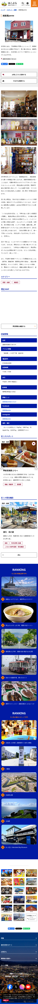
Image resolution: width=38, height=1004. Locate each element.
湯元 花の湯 (8, 532)
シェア (5, 64)
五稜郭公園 (9, 795)
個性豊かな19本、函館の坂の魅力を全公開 (19, 651)
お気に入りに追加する (19, 75)
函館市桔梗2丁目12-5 (9, 59)
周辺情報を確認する (19, 326)
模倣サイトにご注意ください (19, 973)
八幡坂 (8, 769)
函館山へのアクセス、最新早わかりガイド (19, 599)
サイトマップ (24, 976)
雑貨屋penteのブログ (9, 402)
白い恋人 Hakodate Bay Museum (16, 847)
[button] (1, 467)
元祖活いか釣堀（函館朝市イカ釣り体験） (19, 743)
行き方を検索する (19, 81)
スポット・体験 (12, 10)
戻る (19, 555)
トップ (3, 10)
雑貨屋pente (6, 410)
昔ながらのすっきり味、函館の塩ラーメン (19, 625)
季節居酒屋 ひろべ (10, 470)
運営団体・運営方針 (11, 976)
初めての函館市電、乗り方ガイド (16, 678)
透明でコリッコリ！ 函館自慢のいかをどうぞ (20, 704)
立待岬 (8, 821)
